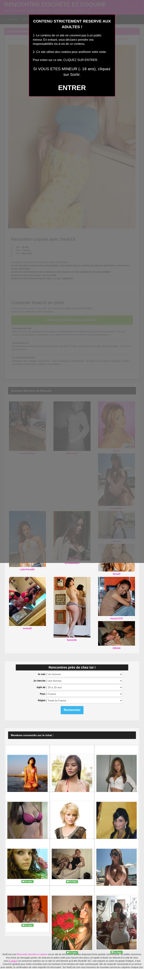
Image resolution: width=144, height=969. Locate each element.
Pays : (43, 694)
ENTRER (72, 88)
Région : (42, 700)
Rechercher (72, 710)
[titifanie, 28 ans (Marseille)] (116, 633)
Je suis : (42, 674)
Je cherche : (40, 680)
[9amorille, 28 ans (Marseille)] (72, 607)
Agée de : (42, 687)
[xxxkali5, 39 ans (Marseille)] (27, 601)
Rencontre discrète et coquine (32, 954)
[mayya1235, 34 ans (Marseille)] (116, 596)
